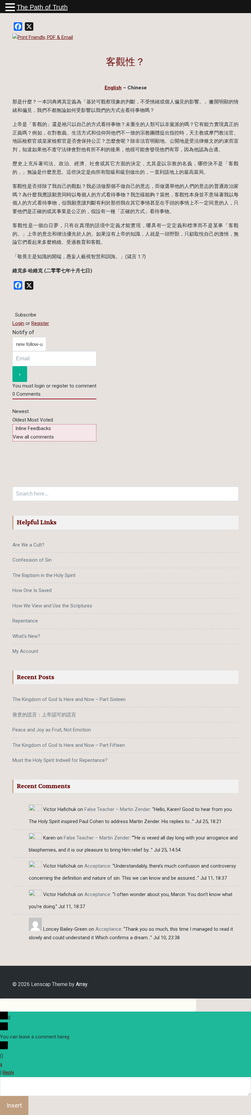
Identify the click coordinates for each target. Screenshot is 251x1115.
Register (40, 323)
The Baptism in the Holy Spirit (43, 575)
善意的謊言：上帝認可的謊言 (44, 715)
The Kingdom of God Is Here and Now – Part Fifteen (68, 745)
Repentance (25, 621)
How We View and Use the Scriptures (52, 606)
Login (18, 323)
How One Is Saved (32, 590)
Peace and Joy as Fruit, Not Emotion (51, 730)
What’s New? (26, 636)
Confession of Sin (32, 560)
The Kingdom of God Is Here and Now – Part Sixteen (69, 699)
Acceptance (97, 866)
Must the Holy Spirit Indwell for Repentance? (60, 760)
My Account (25, 651)
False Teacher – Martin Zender (117, 809)
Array (81, 984)
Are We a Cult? (28, 545)
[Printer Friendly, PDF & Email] (42, 37)
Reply (8, 1072)
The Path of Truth (42, 7)
